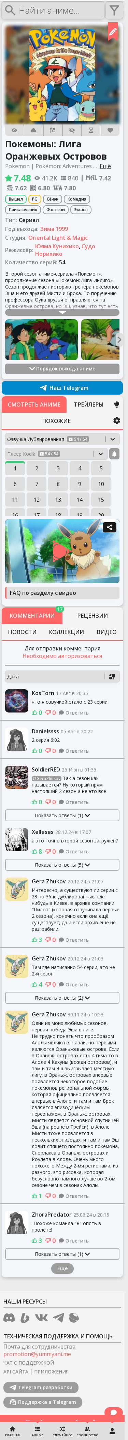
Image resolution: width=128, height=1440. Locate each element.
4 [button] (79, 468)
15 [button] (101, 499)
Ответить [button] (77, 712)
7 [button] (36, 484)
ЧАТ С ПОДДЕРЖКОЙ (28, 1363)
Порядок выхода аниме (65, 368)
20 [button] (101, 515)
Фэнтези (55, 209)
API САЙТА (15, 1371)
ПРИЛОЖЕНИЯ (51, 1371)
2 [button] (36, 468)
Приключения (23, 209)
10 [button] (101, 484)
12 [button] (36, 499)
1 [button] (15, 468)
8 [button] (58, 484)
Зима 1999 (54, 229)
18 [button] (58, 515)
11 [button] (15, 499)
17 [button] (36, 515)
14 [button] (79, 499)
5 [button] (101, 468)
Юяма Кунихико (57, 246)
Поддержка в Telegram (47, 1402)
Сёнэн (52, 199)
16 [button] (15, 515)
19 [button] (79, 515)
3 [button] (58, 468)
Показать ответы (59, 815)
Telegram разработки (45, 1387)
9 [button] (79, 484)
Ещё (62, 1268)
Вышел (16, 199)
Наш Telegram (68, 388)
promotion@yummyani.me (37, 1354)
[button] (62, 75)
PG (35, 199)
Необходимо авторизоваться (62, 656)
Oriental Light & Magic (58, 237)
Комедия (77, 199)
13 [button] (58, 499)
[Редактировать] (113, 31)
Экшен (81, 209)
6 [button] (15, 484)
